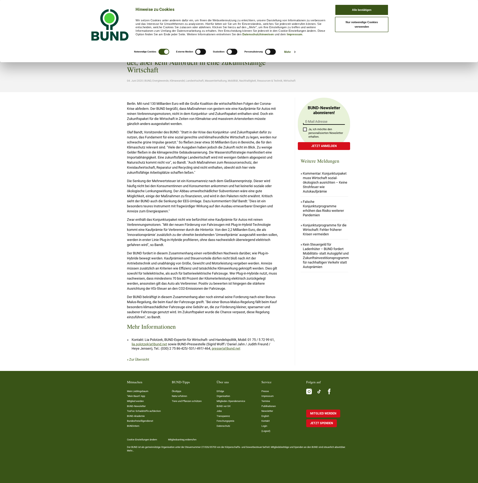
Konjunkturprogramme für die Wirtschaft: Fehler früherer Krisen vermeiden (325, 229)
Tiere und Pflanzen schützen (187, 401)
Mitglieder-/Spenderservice (231, 401)
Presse (265, 391)
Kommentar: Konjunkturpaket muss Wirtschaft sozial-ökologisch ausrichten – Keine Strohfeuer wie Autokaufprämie (325, 182)
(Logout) (265, 431)
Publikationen (268, 406)
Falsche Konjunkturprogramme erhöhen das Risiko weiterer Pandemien (323, 208)
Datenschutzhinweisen (258, 34)
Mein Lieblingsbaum (137, 391)
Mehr (287, 51)
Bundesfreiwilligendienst (140, 420)
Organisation (223, 396)
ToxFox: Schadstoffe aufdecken (144, 411)
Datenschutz (223, 426)
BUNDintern (133, 426)
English (265, 416)
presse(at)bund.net (226, 348)
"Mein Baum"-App (136, 396)
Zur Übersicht (139, 359)
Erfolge (220, 391)
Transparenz (223, 416)
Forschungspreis (225, 420)
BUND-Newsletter (136, 406)
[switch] (200, 52)
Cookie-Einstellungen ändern (142, 439)
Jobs (219, 411)
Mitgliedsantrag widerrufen (182, 439)
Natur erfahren (179, 396)
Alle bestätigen (361, 9)
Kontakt (265, 420)
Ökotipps (176, 391)
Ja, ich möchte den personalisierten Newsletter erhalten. (325, 133)
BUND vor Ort (223, 406)
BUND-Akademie (136, 416)
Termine (265, 401)
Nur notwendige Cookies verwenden (362, 24)
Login (264, 426)
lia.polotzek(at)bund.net (149, 344)
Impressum (294, 34)
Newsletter (267, 411)
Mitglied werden (135, 401)
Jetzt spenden (321, 423)
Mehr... (130, 450)
